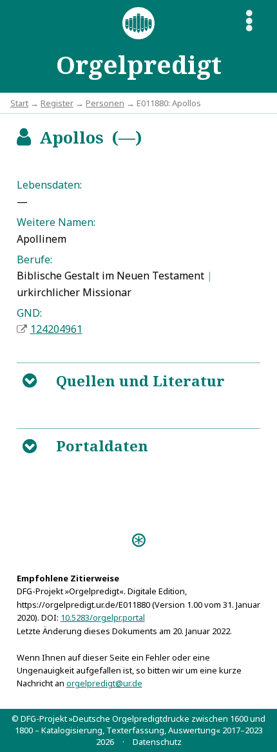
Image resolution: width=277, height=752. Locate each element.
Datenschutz (157, 741)
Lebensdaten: (49, 185)
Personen (105, 103)
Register (57, 103)
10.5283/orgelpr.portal (103, 617)
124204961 (56, 329)
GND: (29, 313)
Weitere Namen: (56, 222)
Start (19, 103)
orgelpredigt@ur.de (104, 683)
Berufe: (34, 259)
